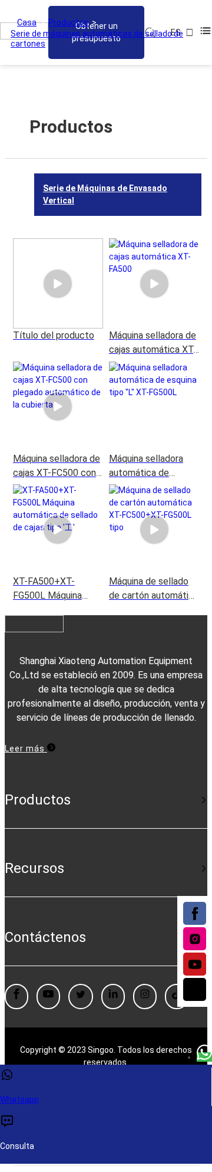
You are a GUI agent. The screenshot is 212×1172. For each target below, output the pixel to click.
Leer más (26, 748)
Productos (68, 22)
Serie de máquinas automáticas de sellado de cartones (97, 38)
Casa (27, 22)
